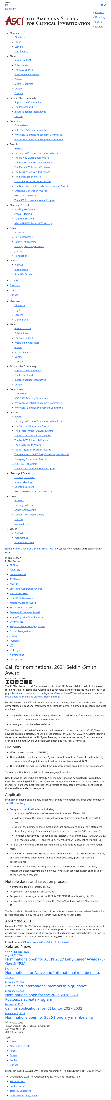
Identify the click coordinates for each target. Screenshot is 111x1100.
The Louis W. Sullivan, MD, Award (32, 172)
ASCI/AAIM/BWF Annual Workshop (33, 223)
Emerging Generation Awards (26, 588)
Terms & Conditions (20, 1090)
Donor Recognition (20, 631)
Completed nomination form (26, 809)
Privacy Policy (17, 1081)
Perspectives (21, 269)
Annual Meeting (23, 213)
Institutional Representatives (30, 111)
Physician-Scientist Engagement (27, 626)
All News (19, 232)
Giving (13, 636)
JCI (6, 5)
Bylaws (18, 79)
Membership (21, 51)
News (17, 548)
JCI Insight (10, 8)
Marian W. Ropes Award (23, 602)
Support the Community (27, 102)
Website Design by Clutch (24, 1095)
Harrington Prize (23, 237)
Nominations (21, 255)
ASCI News (15, 579)
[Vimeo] (102, 5)
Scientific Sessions (24, 218)
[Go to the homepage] (47, 20)
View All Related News (17, 951)
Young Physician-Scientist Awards (32, 181)
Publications (21, 65)
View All (18, 264)
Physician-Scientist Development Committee (38, 139)
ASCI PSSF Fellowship (25, 195)
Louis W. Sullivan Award (22, 598)
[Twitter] (104, 5)
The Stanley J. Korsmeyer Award (31, 157)
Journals (18, 251)
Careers (99, 12)
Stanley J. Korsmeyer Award (29, 246)
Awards (18, 148)
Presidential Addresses (26, 74)
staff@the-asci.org (15, 803)
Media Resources (23, 83)
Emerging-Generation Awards (30, 190)
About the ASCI (22, 60)
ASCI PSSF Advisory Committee (31, 130)
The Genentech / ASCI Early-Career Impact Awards (41, 186)
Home (8, 548)
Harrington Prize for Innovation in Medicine (38, 153)
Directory (100, 17)
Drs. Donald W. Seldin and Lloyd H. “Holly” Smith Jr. (32, 696)
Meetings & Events (24, 209)
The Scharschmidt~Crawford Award (33, 162)
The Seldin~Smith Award (27, 176)
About (13, 1050)
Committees (21, 125)
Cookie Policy (17, 1086)
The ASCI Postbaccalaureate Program (34, 200)
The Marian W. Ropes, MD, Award (32, 167)
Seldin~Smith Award (25, 241)
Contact (18, 93)
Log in (98, 21)
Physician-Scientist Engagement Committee (38, 134)
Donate (99, 26)
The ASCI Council (23, 69)
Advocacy (15, 569)
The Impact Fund (23, 107)
